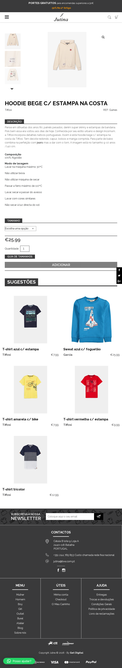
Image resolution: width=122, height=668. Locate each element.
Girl (20, 608)
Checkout (61, 599)
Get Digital (76, 652)
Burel (20, 618)
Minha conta (61, 594)
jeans (40, 142)
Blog (20, 627)
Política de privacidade (101, 608)
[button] (103, 37)
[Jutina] (61, 17)
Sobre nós (20, 632)
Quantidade (12, 248)
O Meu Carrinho (61, 604)
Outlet (20, 613)
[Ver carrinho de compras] (116, 16)
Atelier (20, 623)
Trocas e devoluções (101, 599)
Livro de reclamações (101, 613)
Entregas (101, 594)
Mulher (20, 594)
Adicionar (61, 265)
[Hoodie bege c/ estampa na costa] (119, 270)
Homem (20, 599)
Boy (20, 604)
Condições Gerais (101, 604)
